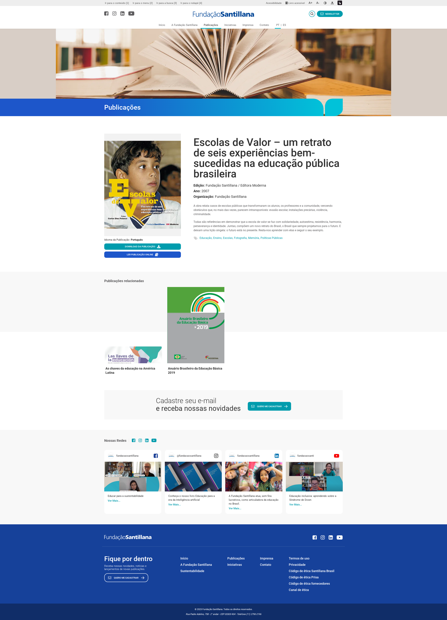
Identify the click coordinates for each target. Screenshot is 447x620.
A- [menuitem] (317, 3)
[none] (325, 3)
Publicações (211, 25)
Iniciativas (230, 25)
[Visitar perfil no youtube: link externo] (131, 13)
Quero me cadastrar (269, 406)
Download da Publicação (140, 246)
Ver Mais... (114, 500)
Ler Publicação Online (140, 254)
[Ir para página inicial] (223, 14)
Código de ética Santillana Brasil (311, 571)
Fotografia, (240, 238)
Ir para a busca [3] (166, 3)
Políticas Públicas (272, 238)
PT (277, 25)
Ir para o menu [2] (143, 3)
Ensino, (217, 238)
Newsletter (332, 14)
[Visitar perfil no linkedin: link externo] (122, 13)
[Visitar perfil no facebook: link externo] (106, 13)
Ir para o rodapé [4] (191, 3)
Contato (264, 25)
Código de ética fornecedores (309, 583)
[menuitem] (117, 3)
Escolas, (228, 238)
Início (162, 25)
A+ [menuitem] (310, 3)
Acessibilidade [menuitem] (274, 3)
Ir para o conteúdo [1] (117, 3)
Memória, (254, 238)
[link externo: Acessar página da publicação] (132, 476)
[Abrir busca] (312, 14)
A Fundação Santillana (184, 25)
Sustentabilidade (192, 571)
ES (284, 25)
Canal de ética (299, 590)
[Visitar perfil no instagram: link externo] (114, 13)
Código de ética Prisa (304, 577)
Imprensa (248, 25)
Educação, (206, 238)
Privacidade (297, 564)
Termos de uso (299, 558)
